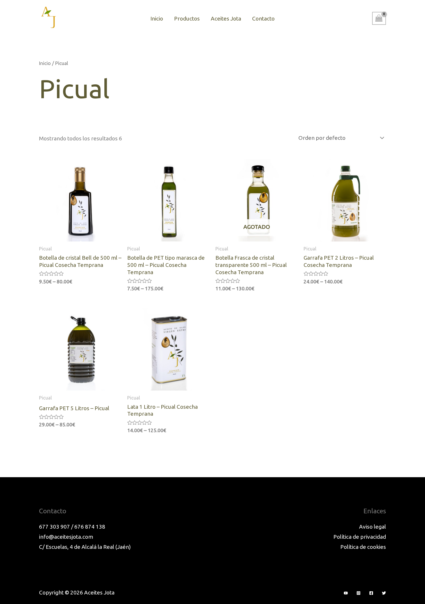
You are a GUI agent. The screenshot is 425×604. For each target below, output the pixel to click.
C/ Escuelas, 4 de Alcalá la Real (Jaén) (85, 547)
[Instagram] (358, 593)
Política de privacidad (359, 537)
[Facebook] (371, 593)
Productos (187, 18)
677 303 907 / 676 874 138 (72, 526)
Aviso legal (372, 526)
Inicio (156, 18)
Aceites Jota (226, 18)
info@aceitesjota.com (66, 537)
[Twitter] (384, 593)
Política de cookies (363, 547)
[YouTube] (346, 593)
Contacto (263, 18)
